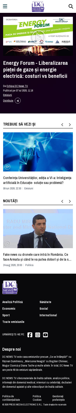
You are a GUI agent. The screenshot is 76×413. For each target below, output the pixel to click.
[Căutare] (71, 6)
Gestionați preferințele (58, 398)
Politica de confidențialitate (11, 398)
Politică (29, 265)
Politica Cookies (37, 398)
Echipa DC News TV (17, 86)
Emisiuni (7, 95)
